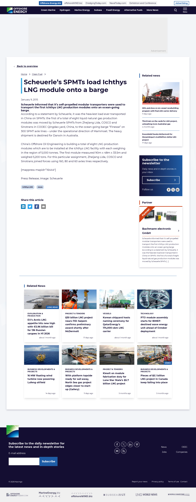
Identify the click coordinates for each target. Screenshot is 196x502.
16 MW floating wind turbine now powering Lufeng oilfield (41, 379)
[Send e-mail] (117, 451)
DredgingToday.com (96, 3)
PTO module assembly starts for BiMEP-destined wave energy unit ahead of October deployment (154, 324)
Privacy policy (158, 482)
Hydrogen (65, 10)
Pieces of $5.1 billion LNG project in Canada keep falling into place (154, 379)
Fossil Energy (113, 10)
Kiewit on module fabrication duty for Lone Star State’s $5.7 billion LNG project (116, 378)
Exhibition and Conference (143, 3)
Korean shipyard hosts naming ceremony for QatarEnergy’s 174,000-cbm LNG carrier (116, 324)
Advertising (181, 3)
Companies (181, 452)
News (164, 447)
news (40, 187)
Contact (183, 482)
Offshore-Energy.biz (50, 3)
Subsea (98, 10)
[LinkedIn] (177, 190)
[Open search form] (175, 10)
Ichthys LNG (27, 187)
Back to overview (27, 66)
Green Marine (48, 10)
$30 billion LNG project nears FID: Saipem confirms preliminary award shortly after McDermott (79, 324)
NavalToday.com (118, 3)
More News (152, 10)
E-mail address (17, 453)
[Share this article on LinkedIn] (23, 206)
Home (24, 74)
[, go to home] (17, 10)
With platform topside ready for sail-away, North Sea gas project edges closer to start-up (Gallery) (78, 382)
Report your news (139, 482)
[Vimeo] (137, 444)
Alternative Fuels (133, 10)
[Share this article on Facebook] (36, 206)
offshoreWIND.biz (73, 3)
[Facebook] (169, 190)
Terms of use (173, 482)
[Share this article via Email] (43, 206)
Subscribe (153, 180)
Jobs (164, 452)
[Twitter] (173, 190)
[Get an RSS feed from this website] (123, 451)
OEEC (184, 447)
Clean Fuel (37, 74)
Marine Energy (82, 10)
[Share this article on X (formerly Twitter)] (30, 206)
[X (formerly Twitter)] (123, 444)
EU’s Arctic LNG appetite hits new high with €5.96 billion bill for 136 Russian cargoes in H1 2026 (41, 326)
